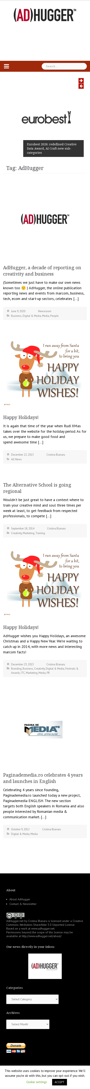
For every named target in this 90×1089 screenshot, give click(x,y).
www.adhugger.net (42, 928)
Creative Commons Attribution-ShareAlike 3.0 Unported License (44, 923)
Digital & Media (32, 316)
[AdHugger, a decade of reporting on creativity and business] (45, 217)
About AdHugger (19, 899)
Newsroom (44, 311)
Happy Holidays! (21, 417)
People (54, 316)
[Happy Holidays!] (45, 369)
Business (16, 316)
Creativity (16, 533)
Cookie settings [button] (36, 1082)
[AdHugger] (45, 14)
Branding (16, 668)
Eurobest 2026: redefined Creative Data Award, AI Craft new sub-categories (52, 148)
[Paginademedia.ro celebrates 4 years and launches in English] (45, 729)
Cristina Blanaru (55, 454)
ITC (23, 673)
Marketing (28, 533)
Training (40, 533)
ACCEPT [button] (59, 1082)
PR (48, 673)
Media (45, 316)
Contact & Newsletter (23, 904)
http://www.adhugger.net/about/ (42, 936)
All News (16, 459)
